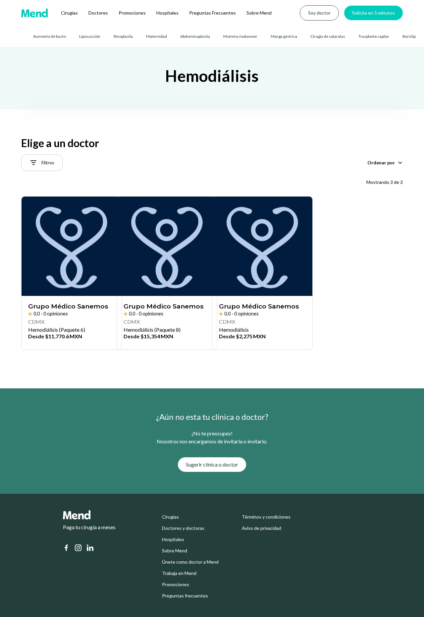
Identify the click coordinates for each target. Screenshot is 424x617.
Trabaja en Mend (179, 573)
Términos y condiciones (266, 517)
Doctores (98, 13)
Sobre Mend (259, 13)
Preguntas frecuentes (185, 595)
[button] (385, 163)
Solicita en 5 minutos (373, 13)
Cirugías (69, 13)
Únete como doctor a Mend (190, 562)
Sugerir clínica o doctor (212, 464)
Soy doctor (319, 13)
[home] (34, 13)
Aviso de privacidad (261, 528)
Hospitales (167, 13)
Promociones (132, 13)
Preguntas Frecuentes (212, 13)
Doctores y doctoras (183, 528)
